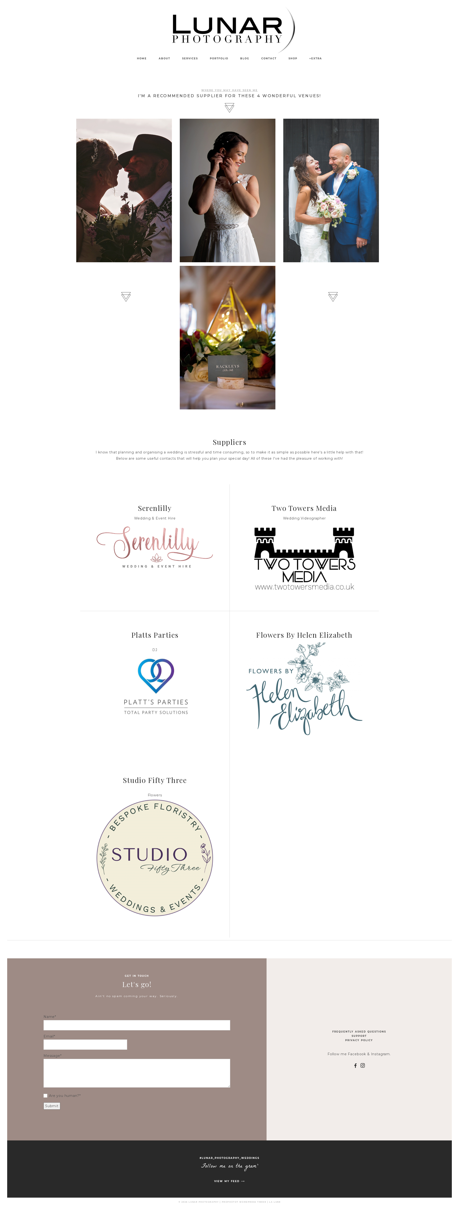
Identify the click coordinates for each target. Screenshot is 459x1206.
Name (49, 1017)
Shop (293, 58)
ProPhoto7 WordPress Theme (244, 1202)
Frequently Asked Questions (359, 1031)
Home (142, 58)
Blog (244, 58)
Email (49, 1036)
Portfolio (219, 58)
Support (359, 1036)
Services (190, 58)
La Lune (274, 1202)
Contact (269, 58)
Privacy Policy (359, 1040)
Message (52, 1056)
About (164, 58)
